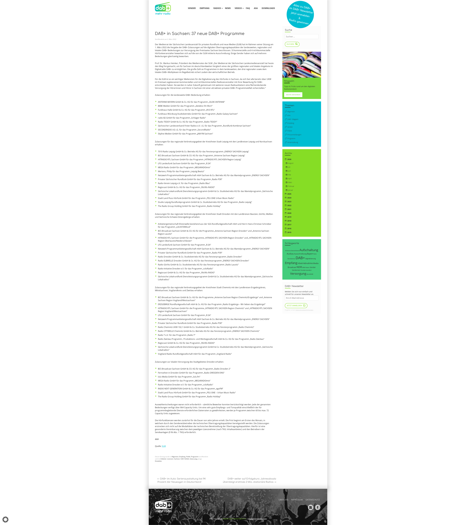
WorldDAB (310, 274)
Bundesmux (291, 259)
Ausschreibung (300, 254)
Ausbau (290, 253)
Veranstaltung (292, 142)
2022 (289, 205)
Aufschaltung (308, 250)
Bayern (310, 253)
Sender (192, 8)
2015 (289, 232)
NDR (299, 267)
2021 (289, 209)
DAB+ (300, 257)
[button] (5, 519)
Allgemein (175, 457)
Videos (238, 8)
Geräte (290, 127)
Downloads (268, 8)
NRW (303, 267)
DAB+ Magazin (292, 119)
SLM (164, 446)
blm (315, 254)
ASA (256, 8)
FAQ (248, 8)
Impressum (297, 499)
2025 (289, 194)
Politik (188, 457)
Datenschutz (313, 499)
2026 (289, 159)
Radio (307, 267)
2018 (289, 221)
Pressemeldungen (294, 134)
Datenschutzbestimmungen (304, 310)
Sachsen (177, 459)
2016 (289, 228)
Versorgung (298, 273)
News (228, 8)
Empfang (204, 8)
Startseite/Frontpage (165, 8)
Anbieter (163, 459)
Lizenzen (170, 459)
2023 (289, 201)
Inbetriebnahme (305, 263)
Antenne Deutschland (292, 250)
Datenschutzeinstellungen (257, 519)
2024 (289, 198)
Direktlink (158, 461)
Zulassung (193, 459)
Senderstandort (306, 270)
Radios (217, 8)
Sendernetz (296, 270)
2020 (289, 213)
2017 (289, 224)
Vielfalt (186, 459)
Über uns (283, 499)
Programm (194, 457)
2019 (289, 217)
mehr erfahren (293, 94)
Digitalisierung (310, 258)
